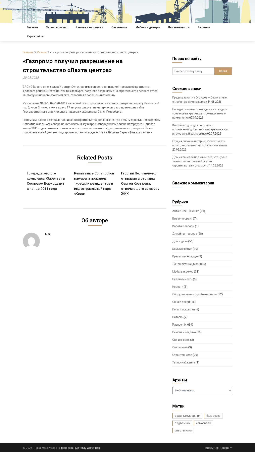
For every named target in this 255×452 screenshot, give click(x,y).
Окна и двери (181, 301)
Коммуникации (182, 248)
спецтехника (183, 430)
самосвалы (203, 423)
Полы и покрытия (183, 309)
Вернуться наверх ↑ (218, 447)
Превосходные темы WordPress (80, 447)
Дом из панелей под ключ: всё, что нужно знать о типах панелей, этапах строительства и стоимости (199, 161)
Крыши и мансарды (185, 256)
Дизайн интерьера (184, 233)
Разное (202, 27)
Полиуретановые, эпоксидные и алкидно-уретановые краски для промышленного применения (199, 113)
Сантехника (119, 27)
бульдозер (213, 415)
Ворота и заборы (183, 226)
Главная (32, 27)
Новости (177, 286)
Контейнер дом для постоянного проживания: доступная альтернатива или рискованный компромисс (200, 129)
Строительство (57, 27)
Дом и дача (180, 241)
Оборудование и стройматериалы (194, 294)
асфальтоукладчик (187, 415)
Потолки (177, 317)
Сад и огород (181, 339)
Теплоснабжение (183, 362)
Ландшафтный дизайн (187, 264)
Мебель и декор (146, 27)
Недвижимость (178, 27)
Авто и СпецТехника (185, 211)
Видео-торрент (182, 218)
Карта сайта (35, 36)
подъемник (182, 423)
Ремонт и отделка (88, 27)
